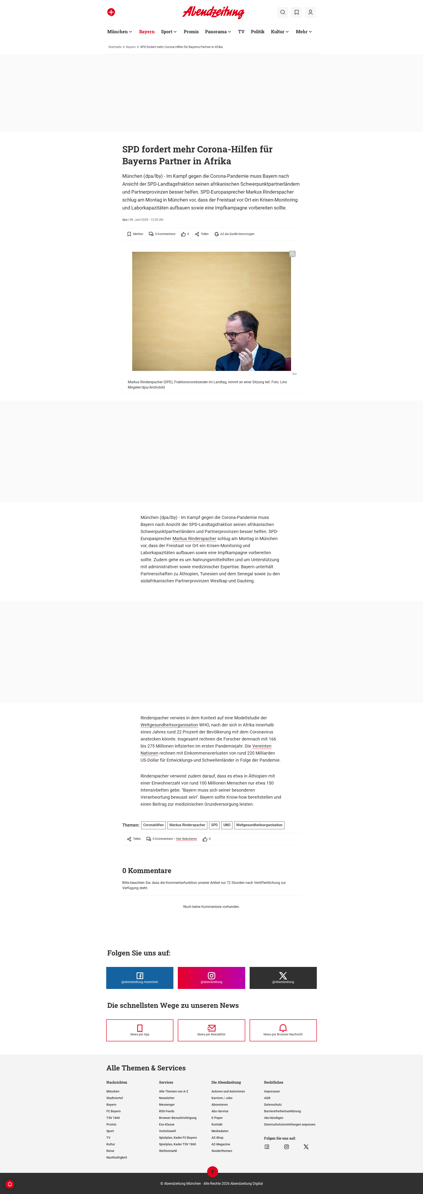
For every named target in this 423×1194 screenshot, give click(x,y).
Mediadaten (220, 1131)
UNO (226, 825)
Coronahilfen (153, 825)
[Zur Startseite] (213, 18)
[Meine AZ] (310, 12)
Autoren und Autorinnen (228, 1091)
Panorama (216, 31)
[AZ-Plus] (111, 12)
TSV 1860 (113, 1118)
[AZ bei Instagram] (286, 1147)
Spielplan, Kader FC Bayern (178, 1137)
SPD (214, 825)
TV (241, 31)
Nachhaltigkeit (116, 1157)
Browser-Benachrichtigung (178, 1118)
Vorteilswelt (167, 1131)
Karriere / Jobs (222, 1098)
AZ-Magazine (221, 1144)
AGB (267, 1098)
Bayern (147, 31)
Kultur (277, 31)
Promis (191, 31)
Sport (166, 31)
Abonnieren (220, 1104)
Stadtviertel (114, 1098)
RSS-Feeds (166, 1111)
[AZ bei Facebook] (267, 1147)
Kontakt (217, 1124)
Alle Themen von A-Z (173, 1091)
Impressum (272, 1091)
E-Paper (217, 1118)
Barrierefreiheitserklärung (282, 1111)
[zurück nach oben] (212, 1173)
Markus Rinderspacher (194, 538)
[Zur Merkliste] (296, 12)
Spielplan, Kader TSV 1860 (177, 1144)
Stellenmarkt (168, 1151)
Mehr (302, 31)
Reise (110, 1151)
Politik (258, 31)
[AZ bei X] (306, 1147)
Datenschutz (273, 1104)
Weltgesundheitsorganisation (169, 725)
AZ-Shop (217, 1137)
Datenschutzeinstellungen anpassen (289, 1124)
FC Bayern (113, 1111)
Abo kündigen (273, 1118)
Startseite (115, 47)
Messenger (167, 1104)
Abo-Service (220, 1111)
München (117, 31)
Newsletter (166, 1098)
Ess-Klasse (166, 1124)
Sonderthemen (222, 1151)
